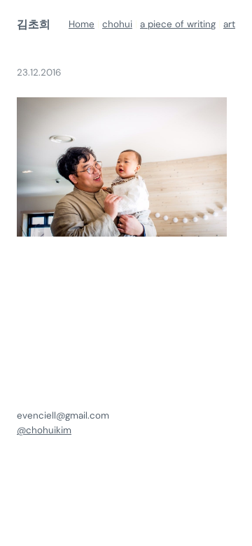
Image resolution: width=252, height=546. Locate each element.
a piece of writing (178, 24)
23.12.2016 (39, 72)
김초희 (33, 24)
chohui (117, 24)
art (229, 24)
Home (81, 24)
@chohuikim (44, 430)
